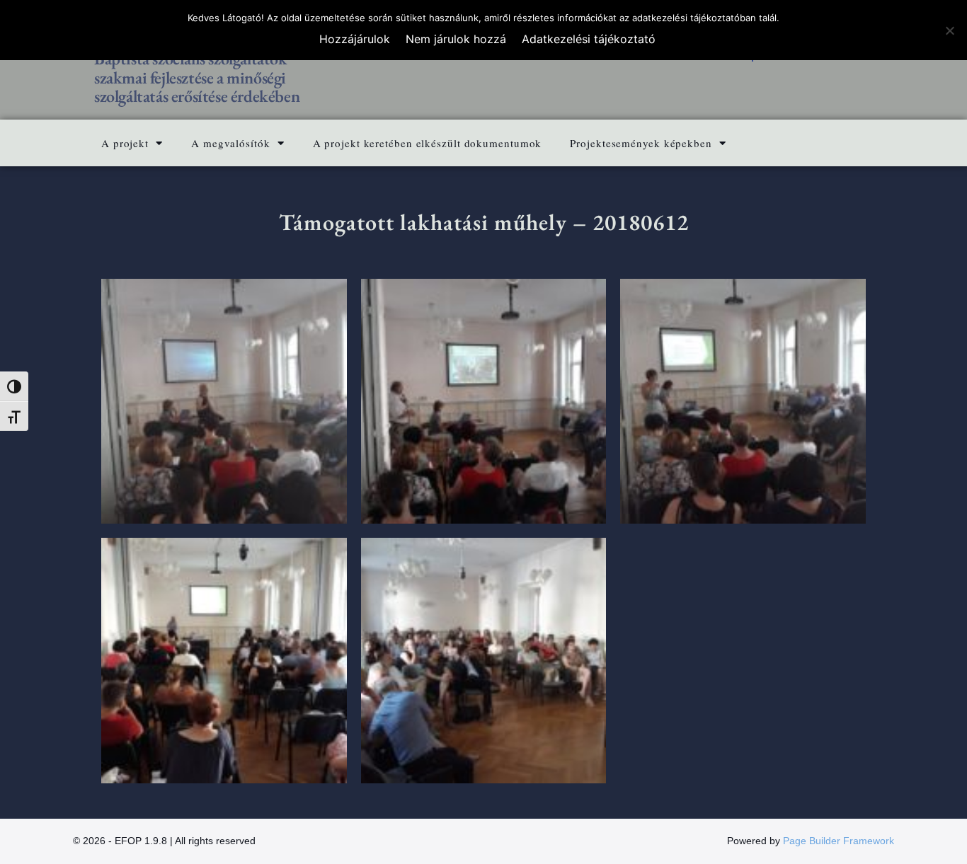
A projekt (125, 143)
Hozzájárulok (354, 39)
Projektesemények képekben (641, 143)
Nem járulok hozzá (456, 39)
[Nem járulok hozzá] (949, 30)
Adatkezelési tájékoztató (589, 39)
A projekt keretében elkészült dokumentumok (427, 143)
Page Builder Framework (838, 840)
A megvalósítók (230, 143)
